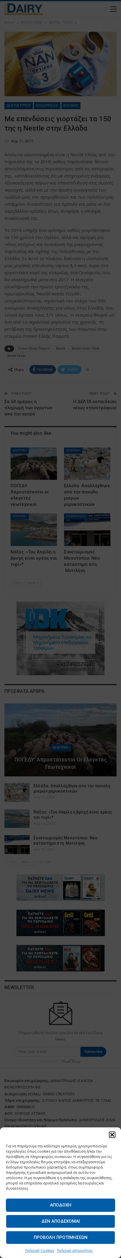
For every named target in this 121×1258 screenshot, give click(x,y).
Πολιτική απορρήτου (75, 1250)
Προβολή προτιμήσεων (61, 1237)
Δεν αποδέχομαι (60, 1221)
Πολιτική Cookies (39, 1250)
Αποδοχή (60, 1205)
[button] (112, 1135)
